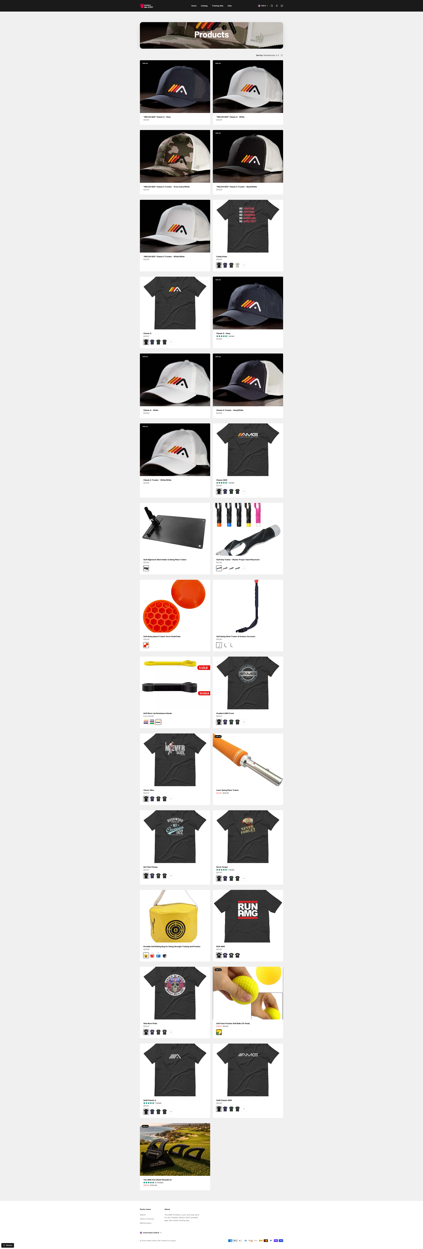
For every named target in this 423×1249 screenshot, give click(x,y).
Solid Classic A (149, 1100)
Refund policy (145, 1223)
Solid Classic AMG (224, 1100)
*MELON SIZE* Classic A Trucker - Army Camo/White (166, 187)
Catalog (204, 6)
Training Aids (217, 6)
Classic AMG (221, 480)
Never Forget (222, 867)
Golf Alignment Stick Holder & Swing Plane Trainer (164, 559)
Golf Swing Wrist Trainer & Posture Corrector (235, 636)
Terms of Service (147, 1219)
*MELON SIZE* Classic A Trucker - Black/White (236, 187)
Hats (230, 6)
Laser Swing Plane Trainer (227, 790)
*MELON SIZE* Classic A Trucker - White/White (164, 256)
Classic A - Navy (223, 333)
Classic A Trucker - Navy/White (229, 410)
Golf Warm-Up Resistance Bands (157, 713)
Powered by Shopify (168, 1241)
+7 (171, 342)
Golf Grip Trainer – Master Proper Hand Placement (238, 559)
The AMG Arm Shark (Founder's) (157, 1180)
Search (143, 1215)
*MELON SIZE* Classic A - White (230, 117)
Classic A (147, 333)
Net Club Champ (150, 867)
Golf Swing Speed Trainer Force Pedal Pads (161, 636)
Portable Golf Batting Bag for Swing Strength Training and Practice (171, 946)
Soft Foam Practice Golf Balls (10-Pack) (233, 1023)
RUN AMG (220, 946)
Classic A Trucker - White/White (157, 480)
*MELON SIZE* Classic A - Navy (157, 117)
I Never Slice (148, 790)
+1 (243, 265)
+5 (171, 875)
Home (194, 6)
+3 (244, 878)
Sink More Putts (150, 1023)
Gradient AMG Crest (225, 713)
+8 (244, 722)
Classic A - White (150, 410)
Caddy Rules (221, 256)
